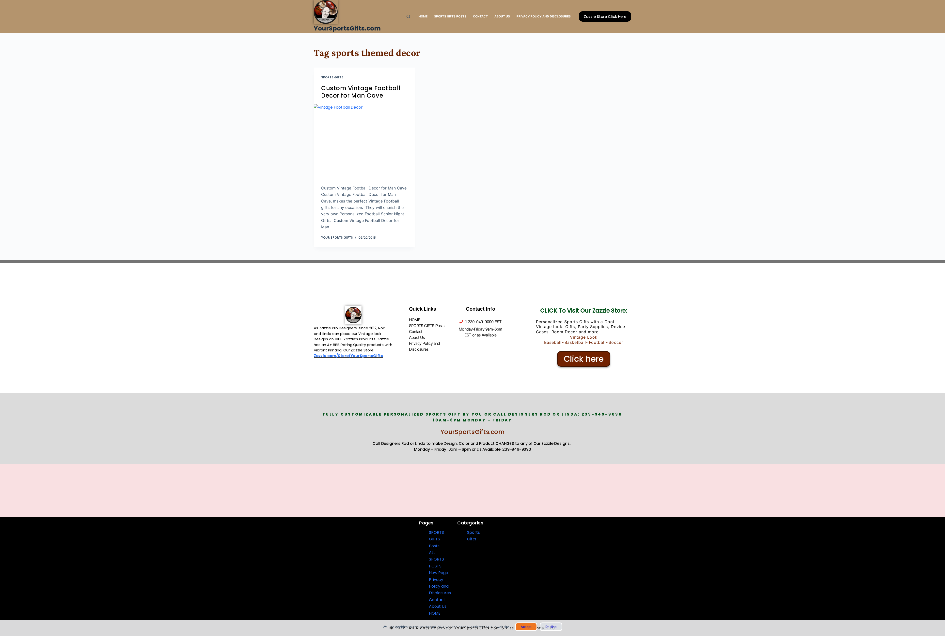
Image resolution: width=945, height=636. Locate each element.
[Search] (408, 16)
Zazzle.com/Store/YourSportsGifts (348, 355)
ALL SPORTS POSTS (436, 559)
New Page (438, 573)
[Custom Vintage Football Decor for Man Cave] (364, 142)
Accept (526, 627)
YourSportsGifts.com (347, 28)
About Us (502, 16)
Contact (480, 16)
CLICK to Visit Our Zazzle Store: (583, 310)
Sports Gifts (332, 77)
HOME (423, 16)
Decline (551, 627)
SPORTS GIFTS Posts (450, 16)
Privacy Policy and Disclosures (544, 16)
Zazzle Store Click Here (605, 16)
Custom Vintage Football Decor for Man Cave (361, 92)
